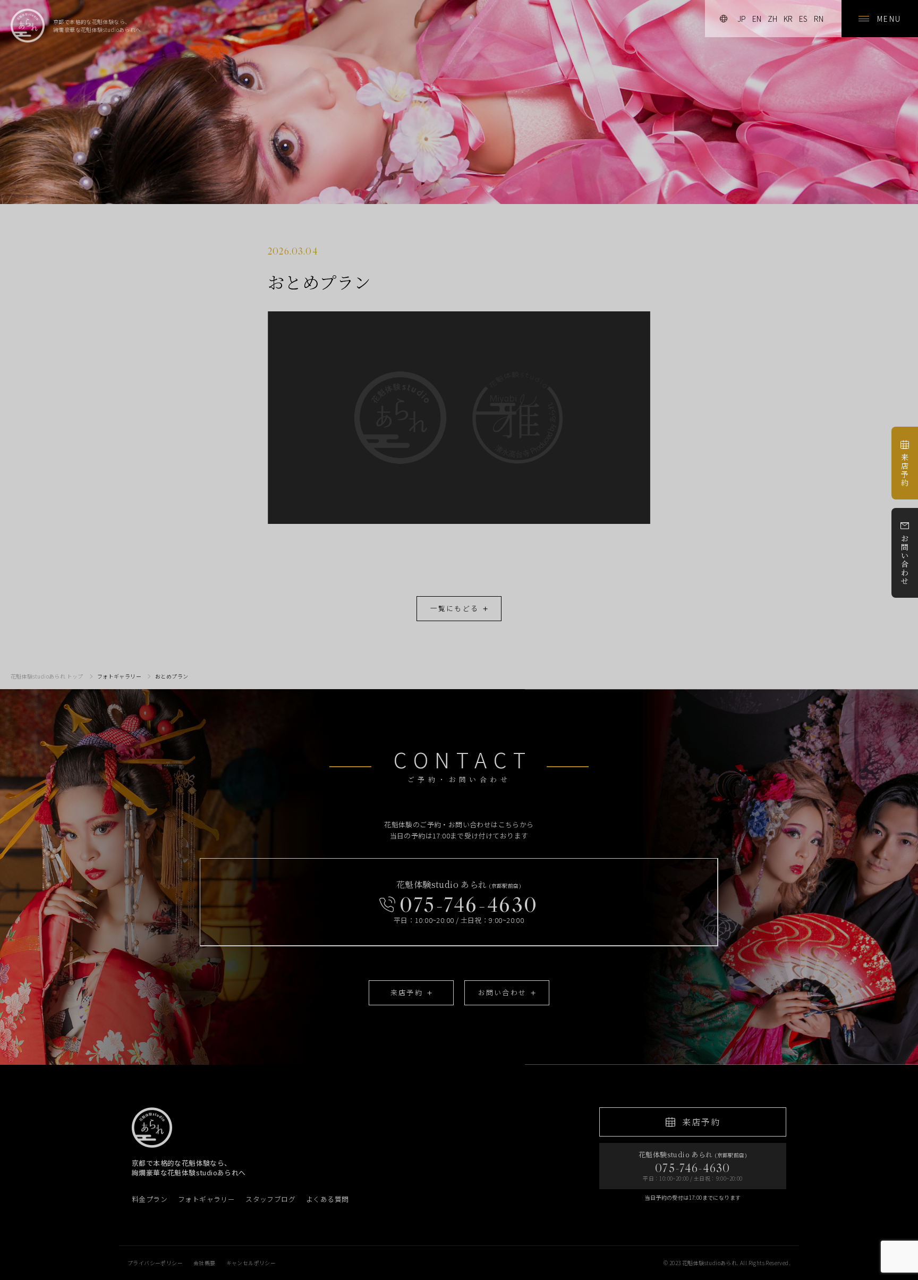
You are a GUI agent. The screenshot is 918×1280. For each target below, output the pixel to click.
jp (741, 18)
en (756, 18)
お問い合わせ (904, 559)
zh (772, 18)
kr (788, 18)
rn (818, 18)
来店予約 (904, 470)
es (803, 18)
